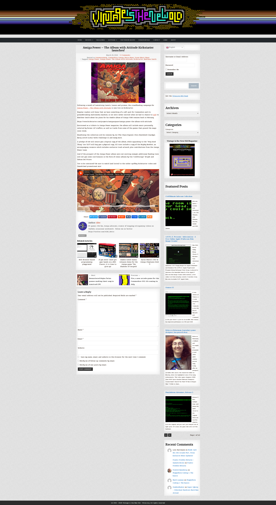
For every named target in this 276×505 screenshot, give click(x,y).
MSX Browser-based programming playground (87, 262)
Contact (156, 40)
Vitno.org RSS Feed (180, 96)
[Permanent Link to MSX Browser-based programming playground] (86, 250)
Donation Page (144, 40)
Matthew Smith (150, 59)
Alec (98, 222)
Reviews (88, 40)
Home (80, 40)
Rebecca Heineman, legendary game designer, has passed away (180, 331)
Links (165, 40)
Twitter (94, 217)
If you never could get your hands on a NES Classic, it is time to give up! (108, 263)
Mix (150, 217)
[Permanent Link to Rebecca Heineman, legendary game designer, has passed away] (178, 352)
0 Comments (125, 55)
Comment (82, 299)
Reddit (122, 217)
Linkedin (143, 217)
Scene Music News (142, 57)
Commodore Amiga (116, 57)
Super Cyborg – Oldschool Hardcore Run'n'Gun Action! (185, 490)
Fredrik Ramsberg (180, 470)
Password (169, 65)
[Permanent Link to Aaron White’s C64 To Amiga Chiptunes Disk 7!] (149, 250)
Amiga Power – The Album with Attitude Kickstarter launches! (118, 49)
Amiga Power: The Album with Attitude (116, 59)
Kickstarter (138, 59)
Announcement (101, 57)
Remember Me (173, 69)
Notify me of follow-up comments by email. (97, 361)
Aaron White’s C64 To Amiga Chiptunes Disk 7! (149, 262)
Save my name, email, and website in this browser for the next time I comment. (113, 357)
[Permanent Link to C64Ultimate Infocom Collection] (178, 213)
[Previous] (166, 435)
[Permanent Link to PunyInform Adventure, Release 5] (178, 409)
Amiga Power (93, 59)
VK (129, 217)
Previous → (135, 275)
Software (111, 40)
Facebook (103, 217)
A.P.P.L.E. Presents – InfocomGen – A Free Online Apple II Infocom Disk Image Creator (180, 239)
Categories (169, 129)
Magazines (100, 40)
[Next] (169, 435)
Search (193, 85)
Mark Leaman (178, 480)
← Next (92, 275)
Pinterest (113, 217)
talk (154, 114)
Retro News (129, 57)
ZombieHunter (178, 487)
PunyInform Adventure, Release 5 (179, 392)
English (172, 47)
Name (80, 330)
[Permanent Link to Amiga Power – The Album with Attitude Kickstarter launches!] (118, 82)
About (173, 40)
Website (83, 235)
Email (80, 339)
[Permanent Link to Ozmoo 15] (178, 304)
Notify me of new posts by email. (93, 365)
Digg (135, 217)
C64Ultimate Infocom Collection (178, 196)
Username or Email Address (176, 56)
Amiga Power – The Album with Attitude (94, 108)
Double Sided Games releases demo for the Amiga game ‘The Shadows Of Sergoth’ (128, 263)
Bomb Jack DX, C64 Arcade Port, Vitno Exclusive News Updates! (185, 453)
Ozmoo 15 (169, 287)
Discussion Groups (127, 40)
